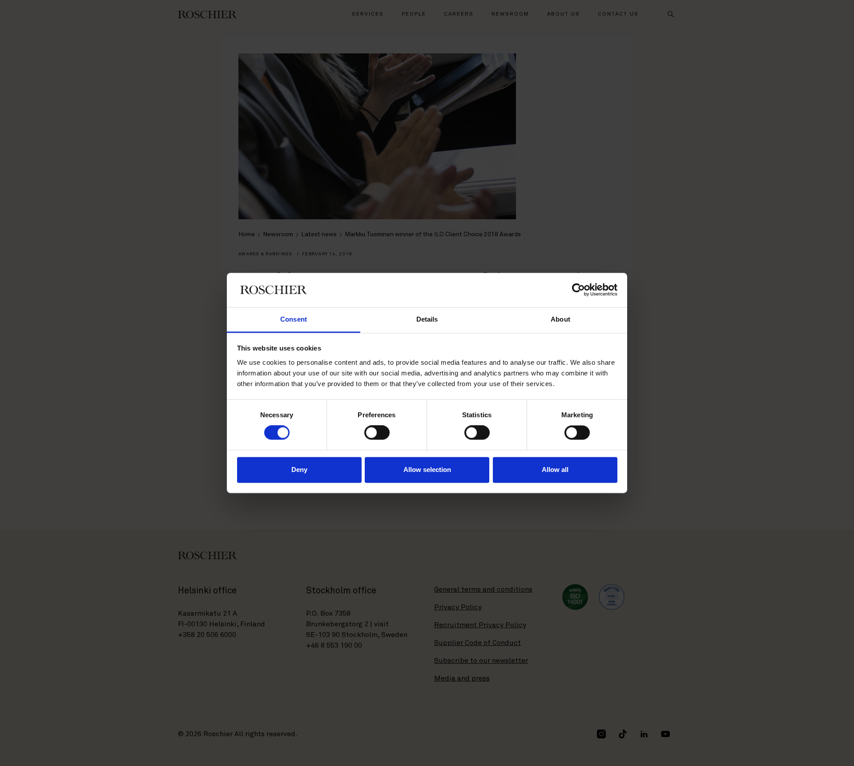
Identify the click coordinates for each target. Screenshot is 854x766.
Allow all (555, 469)
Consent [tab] (293, 319)
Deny (299, 469)
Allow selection (427, 469)
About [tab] (560, 319)
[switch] (377, 433)
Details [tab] (427, 319)
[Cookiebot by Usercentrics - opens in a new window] (578, 290)
